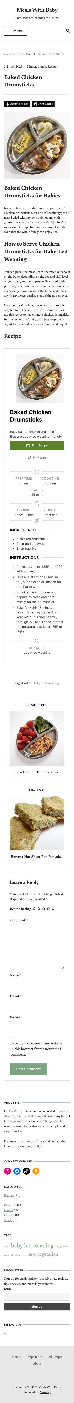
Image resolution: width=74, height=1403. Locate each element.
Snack (8, 1220)
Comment (19, 920)
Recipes (53, 66)
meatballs (47, 222)
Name (15, 975)
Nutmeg (45, 1392)
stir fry (32, 1254)
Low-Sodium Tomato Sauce (37, 772)
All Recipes (55, 1357)
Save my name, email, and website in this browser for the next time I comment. (36, 1049)
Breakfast (10, 1205)
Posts (19, 54)
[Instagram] (7, 1171)
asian (7, 1246)
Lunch (41, 66)
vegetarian (47, 1254)
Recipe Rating (20, 909)
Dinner (31, 66)
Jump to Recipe (19, 103)
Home (8, 54)
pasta (6, 1255)
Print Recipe (45, 103)
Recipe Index (33, 1357)
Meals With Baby (37, 10)
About (37, 1363)
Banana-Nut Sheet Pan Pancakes (37, 857)
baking (57, 1247)
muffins (64, 1247)
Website (16, 1017)
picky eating (15, 1255)
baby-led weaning (46, 683)
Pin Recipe (39, 457)
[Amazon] (35, 1171)
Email (15, 996)
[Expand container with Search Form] (68, 30)
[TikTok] (26, 1171)
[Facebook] (17, 1171)
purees (24, 1255)
